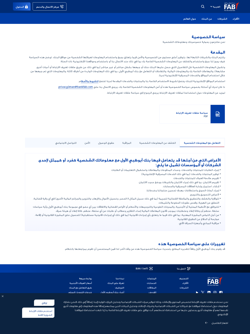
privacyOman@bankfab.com (76, 86)
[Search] (202, 6)
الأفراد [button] (235, 18)
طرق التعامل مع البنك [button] (80, 287)
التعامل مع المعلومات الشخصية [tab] (202, 142)
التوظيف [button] (119, 287)
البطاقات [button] (151, 287)
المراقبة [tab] (126, 142)
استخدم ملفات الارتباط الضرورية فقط (40, 312)
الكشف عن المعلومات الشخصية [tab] (157, 142)
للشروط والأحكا (89, 81)
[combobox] (215, 6)
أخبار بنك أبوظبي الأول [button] (112, 292)
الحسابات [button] (151, 283)
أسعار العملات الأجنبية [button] (81, 283)
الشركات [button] (222, 18)
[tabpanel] (125, 192)
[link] (49, 6)
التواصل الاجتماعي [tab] (65, 142)
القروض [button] (152, 292)
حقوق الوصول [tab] (106, 142)
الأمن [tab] (87, 142)
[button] (229, 6)
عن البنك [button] (206, 18)
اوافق (44, 303)
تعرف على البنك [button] (115, 283)
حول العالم (189, 18)
